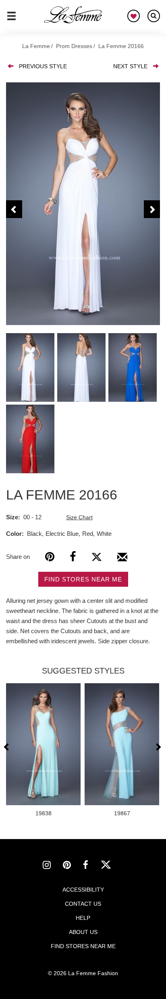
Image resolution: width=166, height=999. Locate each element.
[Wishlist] (133, 16)
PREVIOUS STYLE (43, 66)
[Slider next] (158, 747)
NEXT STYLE (130, 66)
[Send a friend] (122, 560)
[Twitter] (96, 556)
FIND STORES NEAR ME (83, 579)
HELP (83, 918)
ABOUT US (83, 932)
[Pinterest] (50, 556)
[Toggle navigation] (11, 19)
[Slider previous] (7, 747)
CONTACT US (83, 903)
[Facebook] (72, 556)
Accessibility (83, 889)
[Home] (73, 15)
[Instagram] (53, 866)
